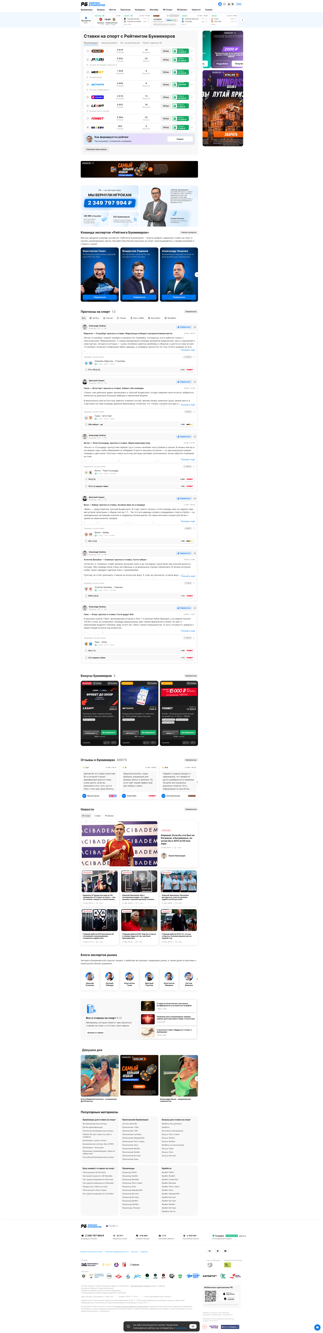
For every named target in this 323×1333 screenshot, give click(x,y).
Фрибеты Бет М (168, 1211)
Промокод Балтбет (130, 1204)
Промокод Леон (129, 1186)
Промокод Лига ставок (132, 1183)
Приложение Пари (130, 1159)
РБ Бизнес (109, 816)
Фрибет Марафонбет (171, 1194)
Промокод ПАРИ (129, 1172)
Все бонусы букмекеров (172, 1131)
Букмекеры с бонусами (93, 1147)
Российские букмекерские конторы (98, 1157)
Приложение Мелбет (131, 1148)
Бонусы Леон (167, 1152)
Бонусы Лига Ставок (171, 1134)
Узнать (180, 139)
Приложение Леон (130, 1145)
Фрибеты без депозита (171, 1124)
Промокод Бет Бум (130, 1197)
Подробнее (214, 63)
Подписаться (100, 297)
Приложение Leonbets (132, 1134)
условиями (181, 1328)
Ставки (97, 816)
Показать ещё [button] (188, 350)
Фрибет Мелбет (168, 1204)
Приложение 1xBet (130, 1127)
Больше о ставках (95, 1033)
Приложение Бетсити (131, 1156)
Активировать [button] (108, 732)
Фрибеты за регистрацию (173, 1145)
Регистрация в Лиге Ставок (95, 1190)
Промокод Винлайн (130, 1179)
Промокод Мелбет (130, 1201)
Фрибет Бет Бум (169, 1201)
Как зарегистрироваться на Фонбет (98, 1194)
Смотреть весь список (96, 149)
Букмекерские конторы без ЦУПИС (98, 1144)
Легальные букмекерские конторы (98, 1131)
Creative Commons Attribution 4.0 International (131, 1306)
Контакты (134, 1252)
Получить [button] (232, 63)
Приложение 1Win (130, 1131)
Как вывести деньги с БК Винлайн (97, 1176)
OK (193, 1326)
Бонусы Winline (168, 1138)
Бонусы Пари (167, 1148)
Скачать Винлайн (129, 1124)
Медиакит (144, 1252)
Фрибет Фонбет (168, 1176)
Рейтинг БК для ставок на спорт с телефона (97, 1135)
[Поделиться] (194, 327)
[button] (180, 51)
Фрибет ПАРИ (168, 1172)
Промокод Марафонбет (132, 1190)
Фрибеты (113, 707)
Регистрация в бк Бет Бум (94, 1172)
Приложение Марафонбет (133, 1138)
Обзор (166, 51)
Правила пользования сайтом (91, 1252)
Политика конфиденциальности (116, 1252)
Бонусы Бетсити (169, 1156)
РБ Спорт (86, 816)
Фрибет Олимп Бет (170, 1179)
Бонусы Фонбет (168, 1141)
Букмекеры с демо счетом (94, 1140)
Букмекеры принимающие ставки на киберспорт (99, 1152)
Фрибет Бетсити (169, 1197)
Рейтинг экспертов (188, 232)
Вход (239, 4)
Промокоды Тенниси (131, 1208)
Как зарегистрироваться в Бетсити (98, 1179)
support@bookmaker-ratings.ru (160, 1297)
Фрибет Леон (167, 1190)
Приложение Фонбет (131, 1152)
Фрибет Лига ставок (170, 1186)
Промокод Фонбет (130, 1176)
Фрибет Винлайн (169, 1183)
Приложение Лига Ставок (133, 1141)
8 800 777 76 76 (131, 1297)
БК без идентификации (92, 1127)
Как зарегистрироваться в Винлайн (98, 1183)
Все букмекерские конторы (95, 1124)
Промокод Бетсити (130, 1194)
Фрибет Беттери (169, 1208)
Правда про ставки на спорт (95, 1186)
